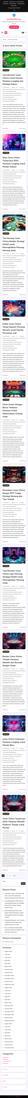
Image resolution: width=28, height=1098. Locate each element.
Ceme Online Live (18, 93)
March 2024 (8, 1038)
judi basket (5, 1)
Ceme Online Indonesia (8, 93)
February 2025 (9, 1005)
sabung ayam (12, 1)
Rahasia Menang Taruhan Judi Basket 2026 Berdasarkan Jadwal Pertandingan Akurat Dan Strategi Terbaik (14, 914)
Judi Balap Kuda (20, 3)
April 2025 (7, 999)
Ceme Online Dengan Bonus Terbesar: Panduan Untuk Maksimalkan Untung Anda (12, 410)
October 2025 (8, 981)
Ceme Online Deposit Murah (9, 91)
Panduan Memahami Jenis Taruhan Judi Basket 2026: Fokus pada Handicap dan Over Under (15, 922)
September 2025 (9, 984)
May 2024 (7, 1032)
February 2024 (9, 1041)
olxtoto (4, 1081)
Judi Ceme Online (17, 95)
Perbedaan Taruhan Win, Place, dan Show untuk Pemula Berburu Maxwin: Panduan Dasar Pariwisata (14, 896)
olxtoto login (5, 1075)
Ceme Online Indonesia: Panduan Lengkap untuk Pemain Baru (14, 742)
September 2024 (9, 1020)
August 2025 (8, 987)
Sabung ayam (6, 1057)
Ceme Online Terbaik (7, 95)
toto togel (5, 1087)
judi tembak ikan (20, 1)
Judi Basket (5, 1059)
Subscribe (15, 27)
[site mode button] (22, 32)
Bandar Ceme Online (7, 89)
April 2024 (7, 1035)
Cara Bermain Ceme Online (19, 89)
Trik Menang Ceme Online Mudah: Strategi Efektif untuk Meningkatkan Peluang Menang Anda (13, 244)
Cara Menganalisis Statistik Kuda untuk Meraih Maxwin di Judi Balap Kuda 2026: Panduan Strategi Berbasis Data (14, 904)
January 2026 (8, 972)
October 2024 (8, 1017)
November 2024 (9, 1014)
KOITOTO (18, 1096)
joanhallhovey (14, 19)
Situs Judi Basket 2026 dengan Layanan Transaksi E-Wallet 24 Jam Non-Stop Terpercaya (15, 930)
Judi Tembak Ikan (7, 1061)
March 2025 (8, 1002)
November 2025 (9, 978)
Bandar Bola (5, 1063)
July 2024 (7, 1026)
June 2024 (8, 1029)
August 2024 (8, 1023)
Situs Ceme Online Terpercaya (10, 99)
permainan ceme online (8, 97)
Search (4, 881)
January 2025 (8, 1008)
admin (13, 87)
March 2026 (8, 966)
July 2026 (7, 954)
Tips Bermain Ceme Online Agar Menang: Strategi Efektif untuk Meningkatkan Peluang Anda (13, 576)
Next (15, 875)
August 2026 (8, 951)
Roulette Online (12, 3)
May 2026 (7, 960)
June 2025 (8, 993)
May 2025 (7, 996)
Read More (5, 128)
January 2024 (8, 1044)
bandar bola (5, 3)
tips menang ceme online (9, 101)
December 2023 (9, 1047)
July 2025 (7, 990)
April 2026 (7, 963)
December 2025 (9, 975)
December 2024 (9, 1011)
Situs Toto (5, 1069)
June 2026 (8, 957)
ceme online (13, 5)
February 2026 (9, 969)
